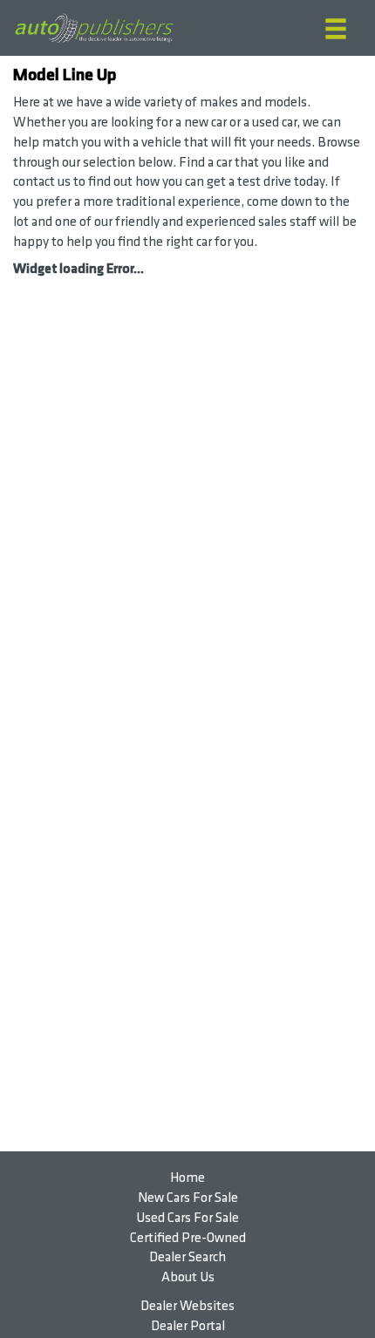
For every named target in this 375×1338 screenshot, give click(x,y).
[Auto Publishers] (93, 28)
